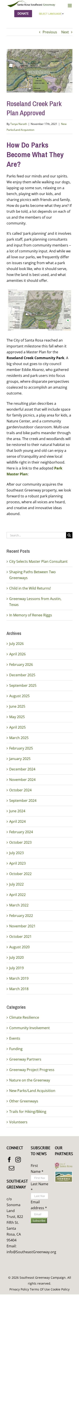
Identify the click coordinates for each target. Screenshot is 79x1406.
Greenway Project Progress (31, 1069)
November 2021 (22, 926)
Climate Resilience (24, 1017)
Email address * (39, 1205)
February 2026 (21, 664)
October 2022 (20, 873)
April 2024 (17, 821)
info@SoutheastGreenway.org (31, 1252)
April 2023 (17, 863)
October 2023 (20, 842)
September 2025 (22, 685)
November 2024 (22, 779)
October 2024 (20, 790)
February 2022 (21, 915)
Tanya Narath (18, 124)
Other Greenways (23, 1101)
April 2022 (17, 894)
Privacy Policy (19, 1289)
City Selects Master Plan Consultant (38, 561)
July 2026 (16, 643)
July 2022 (16, 884)
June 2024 (17, 811)
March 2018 (19, 988)
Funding (16, 1048)
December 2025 (22, 675)
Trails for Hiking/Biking (27, 1111)
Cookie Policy (60, 1289)
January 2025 (20, 758)
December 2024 (22, 769)
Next (65, 32)
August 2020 (19, 947)
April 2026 (17, 654)
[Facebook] (9, 1159)
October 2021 (20, 936)
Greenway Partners (25, 1059)
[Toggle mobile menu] (70, 5)
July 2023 (16, 852)
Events (14, 1038)
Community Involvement (29, 1027)
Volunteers (18, 1122)
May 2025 (17, 716)
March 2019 (19, 978)
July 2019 (16, 968)
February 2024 (21, 832)
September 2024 (22, 800)
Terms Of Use (40, 1289)
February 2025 (21, 748)
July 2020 (16, 957)
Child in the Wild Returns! (30, 588)
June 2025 (17, 706)
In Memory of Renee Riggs (30, 615)
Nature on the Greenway (29, 1080)
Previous (50, 32)
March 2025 (19, 737)
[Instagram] (18, 1159)
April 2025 (17, 727)
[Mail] (11, 1168)
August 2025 (19, 696)
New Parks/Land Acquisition (32, 1090)
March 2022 (19, 905)
